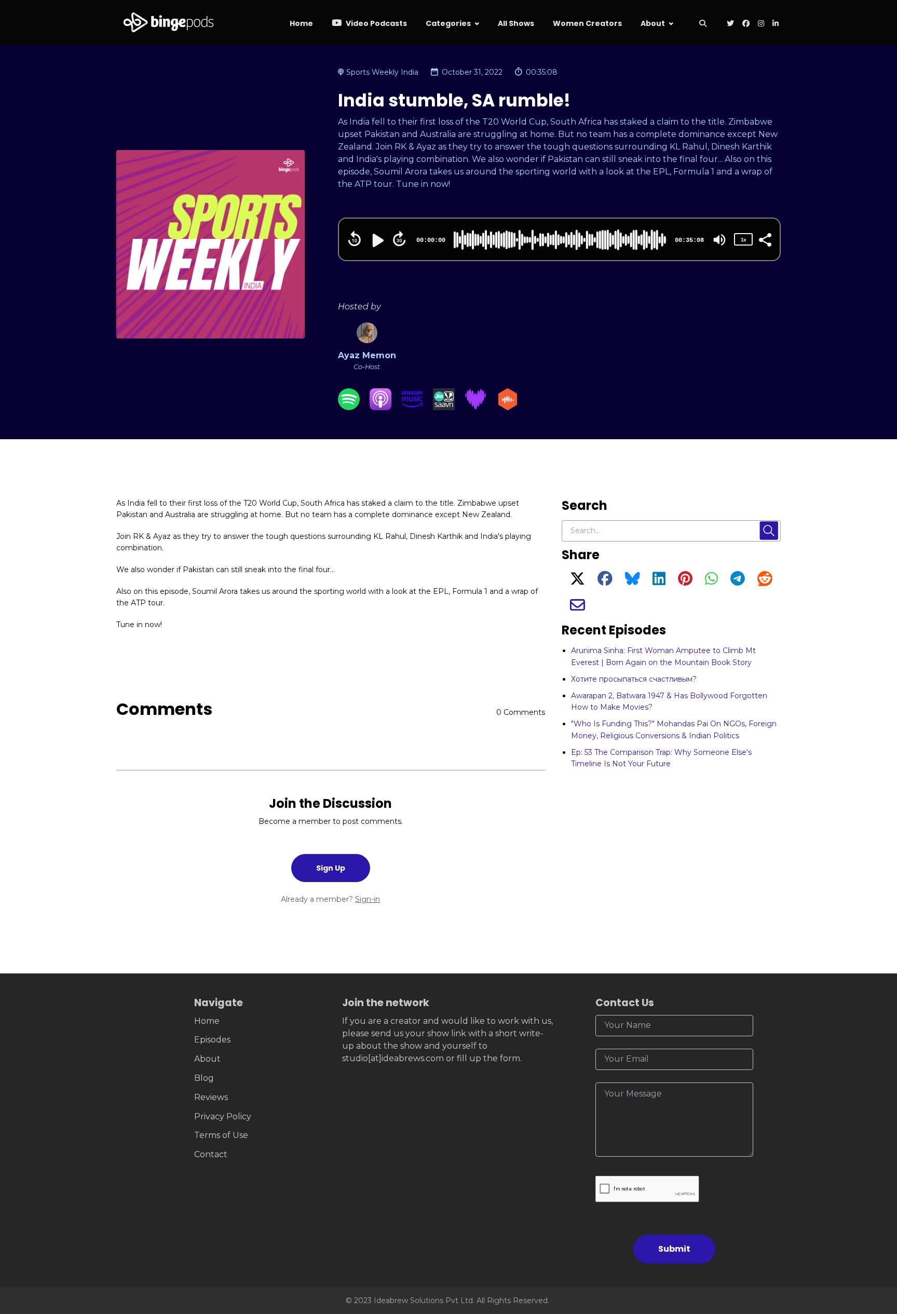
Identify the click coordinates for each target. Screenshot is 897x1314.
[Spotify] (349, 407)
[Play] (377, 240)
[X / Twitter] (577, 581)
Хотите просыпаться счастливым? (634, 679)
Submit (674, 1249)
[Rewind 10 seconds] (354, 238)
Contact (210, 1154)
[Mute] (719, 240)
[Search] (703, 24)
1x (743, 239)
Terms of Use (221, 1135)
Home (301, 23)
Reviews (211, 1097)
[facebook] (746, 24)
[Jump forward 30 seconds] (399, 238)
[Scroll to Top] (872, 1247)
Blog (204, 1078)
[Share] (764, 239)
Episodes (212, 1040)
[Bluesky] (632, 581)
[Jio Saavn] (444, 407)
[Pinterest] (685, 581)
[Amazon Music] (412, 407)
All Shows (516, 23)
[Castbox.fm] (508, 407)
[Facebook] (605, 581)
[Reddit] (764, 581)
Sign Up (330, 868)
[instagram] (761, 24)
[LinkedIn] (659, 581)
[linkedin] (774, 24)
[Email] (577, 608)
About (653, 23)
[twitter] (730, 24)
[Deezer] (475, 407)
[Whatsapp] (711, 581)
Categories (448, 23)
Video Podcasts (375, 23)
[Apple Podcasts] (380, 407)
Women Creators (587, 23)
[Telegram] (737, 581)
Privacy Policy (222, 1116)
